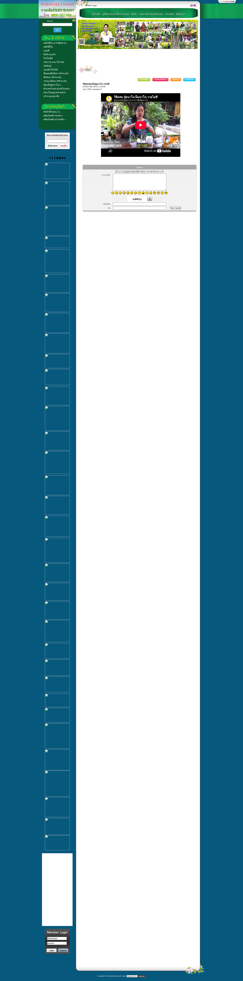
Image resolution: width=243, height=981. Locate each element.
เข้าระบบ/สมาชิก (51, 96)
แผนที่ (46, 50)
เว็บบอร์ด (169, 14)
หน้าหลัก (96, 14)
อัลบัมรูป (47, 66)
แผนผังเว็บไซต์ (50, 69)
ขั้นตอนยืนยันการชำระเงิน (55, 73)
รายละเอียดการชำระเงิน (55, 81)
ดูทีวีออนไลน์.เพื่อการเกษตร (116, 14)
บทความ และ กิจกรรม (53, 62)
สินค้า (134, 14)
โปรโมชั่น (48, 58)
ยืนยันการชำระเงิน (52, 77)
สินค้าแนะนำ (49, 54)
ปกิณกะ (176, 79)
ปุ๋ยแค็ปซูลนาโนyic (52, 85)
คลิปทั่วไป (189, 79)
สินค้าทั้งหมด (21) (51, 112)
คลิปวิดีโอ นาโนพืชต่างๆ (54, 43)
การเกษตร (144, 79)
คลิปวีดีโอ (48, 47)
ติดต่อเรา (180, 14)
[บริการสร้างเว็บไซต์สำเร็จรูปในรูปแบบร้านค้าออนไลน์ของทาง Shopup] (136, 976)
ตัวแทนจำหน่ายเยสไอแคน (56, 88)
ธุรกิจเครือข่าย (160, 79)
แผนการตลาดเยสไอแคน (151, 14)
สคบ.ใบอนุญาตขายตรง (54, 92)
